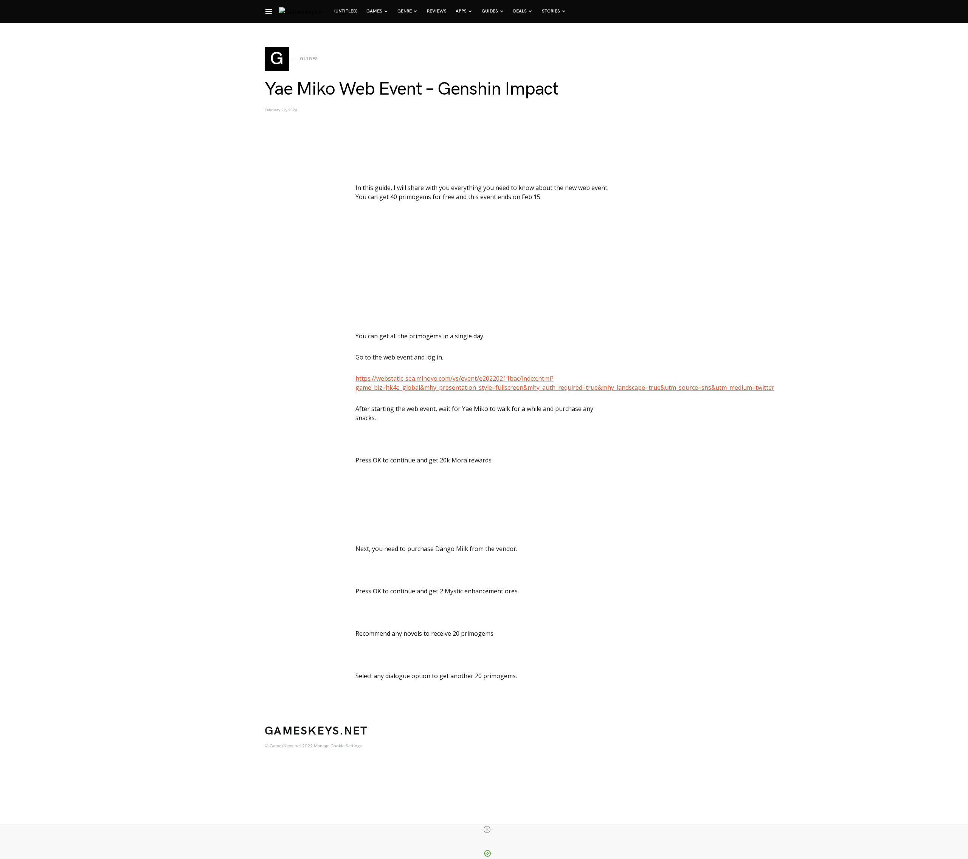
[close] (487, 829)
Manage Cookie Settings (337, 746)
